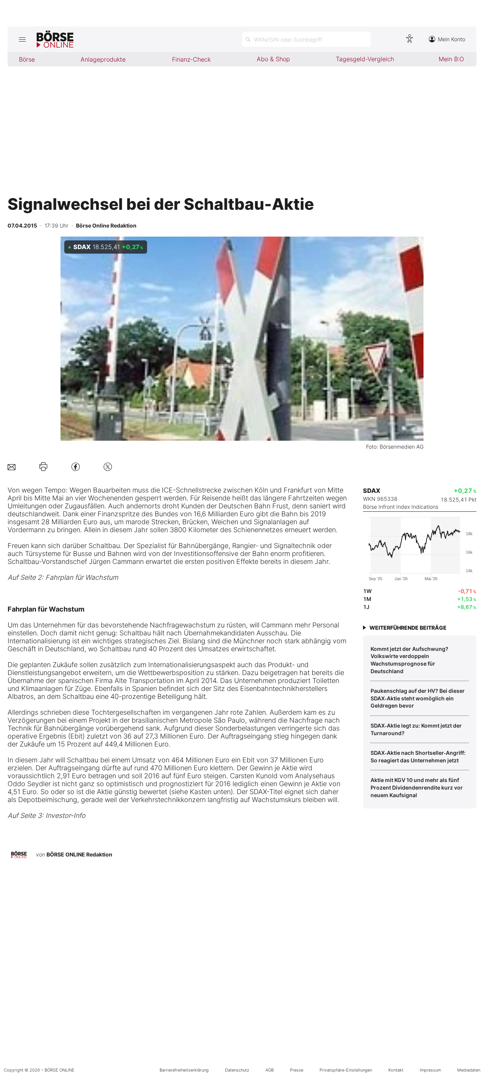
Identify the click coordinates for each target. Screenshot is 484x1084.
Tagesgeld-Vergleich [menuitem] (365, 59)
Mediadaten (468, 1070)
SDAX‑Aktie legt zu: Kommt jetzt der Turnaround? (416, 729)
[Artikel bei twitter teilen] (107, 466)
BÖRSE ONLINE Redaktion (79, 854)
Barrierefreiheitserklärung (184, 1070)
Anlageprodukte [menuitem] (103, 59)
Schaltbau (104, 546)
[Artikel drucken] (43, 467)
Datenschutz (237, 1070)
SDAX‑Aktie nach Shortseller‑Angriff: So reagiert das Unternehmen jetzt (418, 756)
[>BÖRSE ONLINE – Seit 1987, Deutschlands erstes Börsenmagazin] (55, 39)
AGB (269, 1070)
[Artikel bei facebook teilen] (75, 466)
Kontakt (395, 1070)
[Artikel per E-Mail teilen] (11, 466)
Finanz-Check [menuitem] (191, 59)
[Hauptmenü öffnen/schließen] (22, 39)
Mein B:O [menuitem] (451, 59)
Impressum (430, 1070)
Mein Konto (451, 39)
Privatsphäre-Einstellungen (346, 1070)
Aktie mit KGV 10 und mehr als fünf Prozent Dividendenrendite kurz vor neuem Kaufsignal (417, 787)
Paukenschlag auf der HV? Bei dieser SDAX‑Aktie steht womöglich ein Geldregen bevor (418, 698)
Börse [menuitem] (27, 59)
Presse (296, 1070)
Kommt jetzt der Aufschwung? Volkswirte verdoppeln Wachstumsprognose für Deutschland (409, 660)
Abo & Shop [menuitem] (273, 59)
